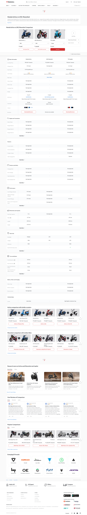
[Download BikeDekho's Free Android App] (75, 495)
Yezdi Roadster (48, 506)
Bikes (8, 427)
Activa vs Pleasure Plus (19, 323)
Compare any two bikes (11, 353)
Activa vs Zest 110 (68, 323)
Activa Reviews (13, 419)
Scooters (13, 427)
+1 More (31, 107)
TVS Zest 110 (71, 318)
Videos (15, 369)
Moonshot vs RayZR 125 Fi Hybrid (43, 349)
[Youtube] (77, 513)
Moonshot (14, 399)
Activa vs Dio (43, 323)
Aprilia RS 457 (21, 508)
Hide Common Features (75, 54)
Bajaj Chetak (71, 343)
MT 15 (20, 506)
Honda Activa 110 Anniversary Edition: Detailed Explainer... (51, 384)
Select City (78, 5)
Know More (58, 49)
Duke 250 (29, 508)
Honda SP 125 (24, 506)
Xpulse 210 (39, 506)
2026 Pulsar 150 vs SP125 (19, 445)
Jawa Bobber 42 (41, 508)
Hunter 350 (8, 506)
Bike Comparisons (14, 449)
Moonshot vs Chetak (68, 349)
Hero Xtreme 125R (9, 508)
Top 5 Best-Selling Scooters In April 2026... (15, 384)
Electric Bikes (49, 77)
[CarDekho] (67, 501)
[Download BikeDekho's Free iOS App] (67, 495)
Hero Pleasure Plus (23, 318)
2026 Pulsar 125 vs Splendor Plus (68, 445)
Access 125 (31, 506)
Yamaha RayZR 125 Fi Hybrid (48, 344)
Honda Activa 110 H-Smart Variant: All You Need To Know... (70, 384)
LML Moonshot (38, 40)
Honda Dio (46, 318)
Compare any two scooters (12, 327)
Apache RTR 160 (15, 508)
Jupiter (19, 399)
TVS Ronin (35, 506)
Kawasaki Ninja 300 (35, 508)
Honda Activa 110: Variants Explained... (32, 384)
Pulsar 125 (43, 506)
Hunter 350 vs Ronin (43, 445)
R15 (28, 506)
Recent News (9, 369)
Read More (9, 22)
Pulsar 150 (25, 508)
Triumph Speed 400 (55, 506)
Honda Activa (21, 40)
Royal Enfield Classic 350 (14, 506)
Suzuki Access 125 (23, 343)
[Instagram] (80, 513)
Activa (8, 399)
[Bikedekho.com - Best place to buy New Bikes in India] (10, 2)
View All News (13, 392)
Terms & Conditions (10, 498)
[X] (74, 513)
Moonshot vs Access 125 (19, 349)
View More (21, 135)
